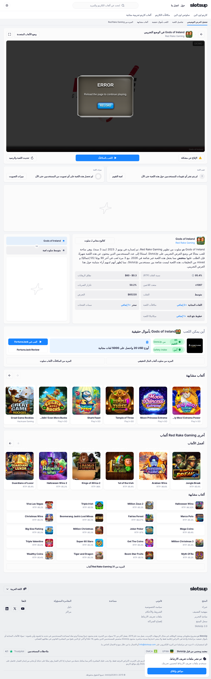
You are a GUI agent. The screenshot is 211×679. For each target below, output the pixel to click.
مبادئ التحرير (201, 616)
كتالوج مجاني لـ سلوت (94, 240)
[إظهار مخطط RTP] (193, 275)
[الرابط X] (15, 608)
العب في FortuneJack (25, 341)
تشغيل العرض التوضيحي (197, 22)
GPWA (165, 651)
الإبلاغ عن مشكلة (189, 157)
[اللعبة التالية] (9, 375)
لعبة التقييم (117, 176)
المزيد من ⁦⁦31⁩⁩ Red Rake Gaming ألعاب (105, 566)
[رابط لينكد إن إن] (7, 608)
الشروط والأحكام (153, 611)
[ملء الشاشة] (9, 34)
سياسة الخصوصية (153, 606)
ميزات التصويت (16, 176)
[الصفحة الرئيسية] (198, 5)
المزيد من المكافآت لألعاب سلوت (55, 360)
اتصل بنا (175, 5)
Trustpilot (14, 651)
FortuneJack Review (28, 349)
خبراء (204, 606)
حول (183, 5)
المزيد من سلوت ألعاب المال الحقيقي (155, 360)
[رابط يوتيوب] (22, 608)
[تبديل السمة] (7, 5)
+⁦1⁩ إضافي (126, 304)
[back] (201, 34)
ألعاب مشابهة (142, 22)
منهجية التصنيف (200, 611)
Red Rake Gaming (185, 242)
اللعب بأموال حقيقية (160, 22)
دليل (69, 606)
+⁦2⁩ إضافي (182, 304)
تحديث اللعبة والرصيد (19, 157)
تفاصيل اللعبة (177, 22)
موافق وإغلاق (176, 671)
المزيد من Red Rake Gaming (120, 22)
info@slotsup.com (147, 644)
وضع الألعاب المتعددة (27, 34)
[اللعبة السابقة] (17, 375)
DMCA (149, 651)
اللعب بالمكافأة (105, 157)
